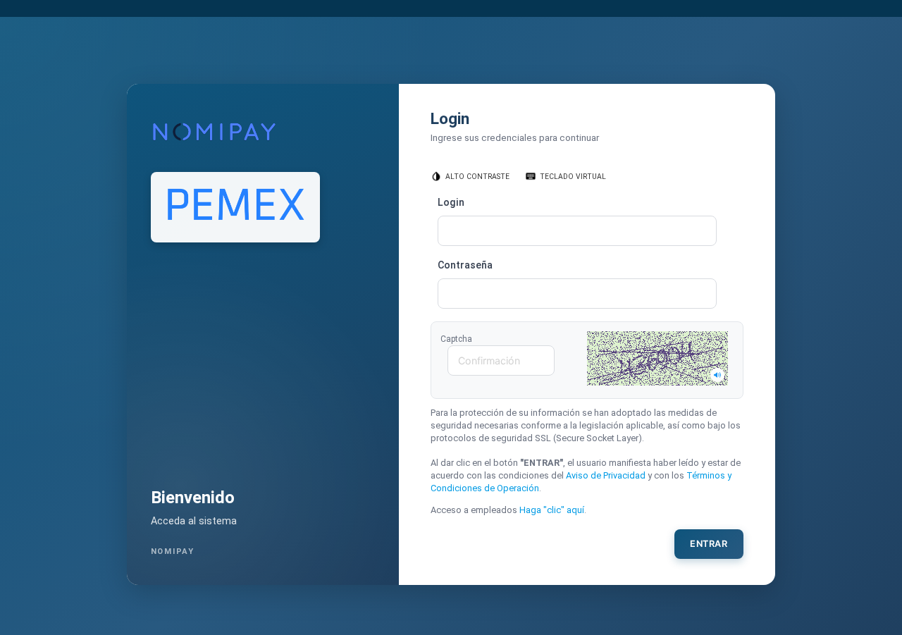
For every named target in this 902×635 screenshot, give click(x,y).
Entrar (708, 543)
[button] (657, 358)
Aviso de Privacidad (605, 475)
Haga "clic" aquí (551, 510)
